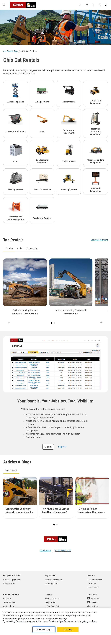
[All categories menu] (4, 5)
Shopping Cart (51, 583)
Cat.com (7, 598)
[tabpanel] (55, 289)
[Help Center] (87, 5)
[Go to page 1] (51, 323)
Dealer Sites (92, 587)
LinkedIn (94, 602)
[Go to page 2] (54, 323)
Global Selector (52, 598)
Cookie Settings (43, 629)
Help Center (50, 602)
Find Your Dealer (94, 579)
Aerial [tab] (19, 248)
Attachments (9, 583)
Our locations (45, 550)
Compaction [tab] (32, 248)
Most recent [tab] (11, 470)
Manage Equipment (54, 579)
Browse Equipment (11, 579)
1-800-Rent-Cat (52, 606)
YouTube (94, 606)
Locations (91, 583)
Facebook (95, 598)
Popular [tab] (9, 248)
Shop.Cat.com (9, 602)
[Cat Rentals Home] (23, 5)
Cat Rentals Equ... (11, 51)
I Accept (68, 629)
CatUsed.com (9, 606)
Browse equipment (99, 239)
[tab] (54, 524)
